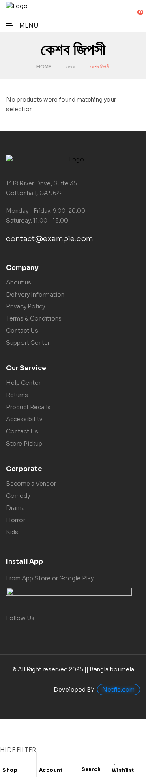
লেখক (70, 67)
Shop (9, 770)
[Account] (43, 760)
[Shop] (6, 760)
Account (51, 770)
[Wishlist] (116, 760)
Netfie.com (118, 689)
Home (44, 67)
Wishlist (123, 770)
